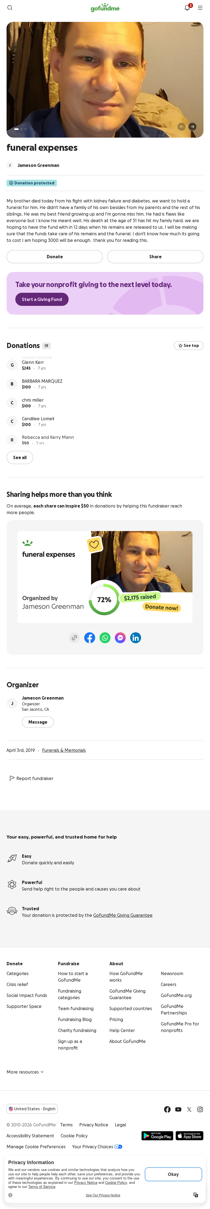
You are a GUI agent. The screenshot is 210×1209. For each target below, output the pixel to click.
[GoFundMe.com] (105, 8)
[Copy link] (74, 637)
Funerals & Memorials (64, 749)
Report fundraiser (34, 777)
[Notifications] (187, 7)
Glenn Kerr (33, 378)
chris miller (32, 416)
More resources (23, 1071)
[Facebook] (89, 637)
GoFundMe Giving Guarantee (123, 914)
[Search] (9, 7)
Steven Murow (37, 359)
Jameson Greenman (43, 697)
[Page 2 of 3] (21, 129)
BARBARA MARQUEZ (42, 397)
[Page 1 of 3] (16, 129)
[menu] (200, 7)
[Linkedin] (135, 637)
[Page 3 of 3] (25, 129)
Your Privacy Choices (92, 1146)
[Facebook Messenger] (120, 637)
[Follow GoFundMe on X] (189, 1108)
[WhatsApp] (105, 637)
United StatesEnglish (35, 1108)
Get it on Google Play (157, 1135)
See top (191, 345)
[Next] (192, 126)
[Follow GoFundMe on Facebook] (167, 1108)
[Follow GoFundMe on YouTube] (178, 1108)
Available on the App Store (189, 1135)
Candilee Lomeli (38, 435)
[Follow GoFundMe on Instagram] (200, 1108)
